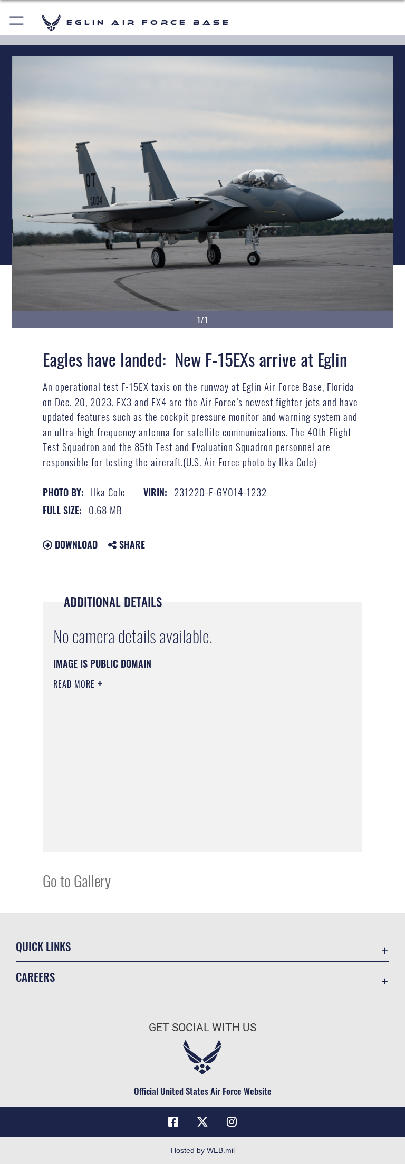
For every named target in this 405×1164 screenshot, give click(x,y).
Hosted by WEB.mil (203, 1150)
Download (75, 544)
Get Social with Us (202, 1027)
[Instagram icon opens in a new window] (232, 1122)
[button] (17, 22)
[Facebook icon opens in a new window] (173, 1122)
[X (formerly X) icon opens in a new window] (202, 1122)
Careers (35, 977)
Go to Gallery (77, 880)
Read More (75, 684)
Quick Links (43, 946)
